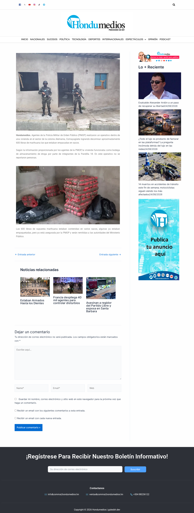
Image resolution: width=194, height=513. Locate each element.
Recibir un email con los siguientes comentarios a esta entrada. (51, 410)
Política (65, 39)
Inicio (24, 39)
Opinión (153, 39)
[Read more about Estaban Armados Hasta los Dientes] (35, 286)
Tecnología (79, 39)
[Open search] (174, 4)
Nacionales (37, 39)
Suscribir (135, 469)
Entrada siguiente (110, 254)
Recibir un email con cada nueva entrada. (39, 418)
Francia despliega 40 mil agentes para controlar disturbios (67, 300)
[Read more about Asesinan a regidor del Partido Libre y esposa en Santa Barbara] (101, 287)
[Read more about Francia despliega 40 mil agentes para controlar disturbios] (68, 285)
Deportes (94, 39)
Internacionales (113, 39)
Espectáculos (134, 39)
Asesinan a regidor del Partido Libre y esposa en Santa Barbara (99, 307)
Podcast (165, 39)
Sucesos (52, 39)
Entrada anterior (25, 254)
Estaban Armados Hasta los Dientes (32, 302)
